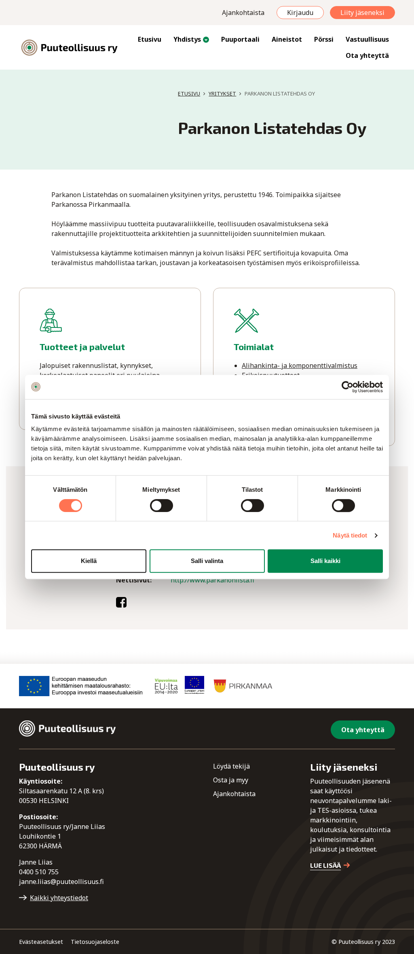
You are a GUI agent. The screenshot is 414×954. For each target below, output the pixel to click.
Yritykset (222, 93)
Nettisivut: (134, 580)
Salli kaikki (325, 560)
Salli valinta (207, 560)
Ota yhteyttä (367, 55)
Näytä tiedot (350, 535)
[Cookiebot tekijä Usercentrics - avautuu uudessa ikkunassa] (347, 387)
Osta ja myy (230, 780)
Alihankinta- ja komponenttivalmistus (299, 365)
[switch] (161, 505)
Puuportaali (240, 39)
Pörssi (324, 39)
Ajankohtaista (243, 12)
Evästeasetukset (41, 942)
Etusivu (149, 39)
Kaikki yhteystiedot (59, 897)
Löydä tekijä (231, 766)
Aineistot (287, 39)
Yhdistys (187, 39)
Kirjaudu (300, 12)
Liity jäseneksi (362, 12)
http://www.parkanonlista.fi (212, 580)
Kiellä (89, 560)
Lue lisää (325, 865)
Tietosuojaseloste (95, 942)
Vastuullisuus (367, 39)
